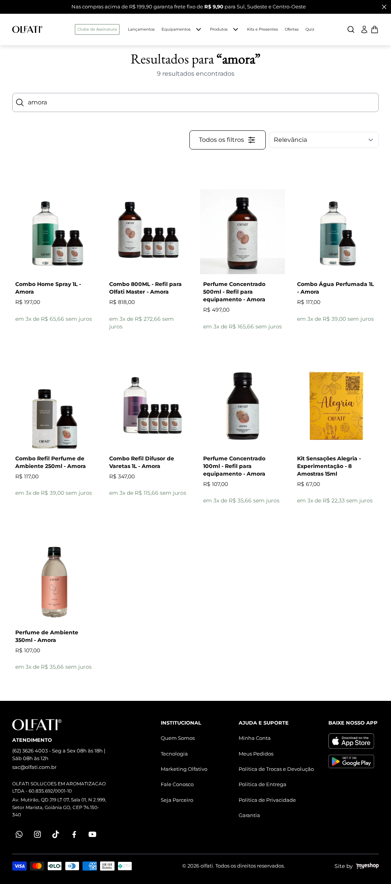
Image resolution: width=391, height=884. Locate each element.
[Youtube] (92, 834)
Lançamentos (141, 29)
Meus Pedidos (256, 754)
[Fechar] (384, 7)
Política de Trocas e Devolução (276, 769)
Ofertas (292, 29)
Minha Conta (255, 738)
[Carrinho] (27, 29)
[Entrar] (364, 29)
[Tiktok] (56, 834)
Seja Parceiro (177, 800)
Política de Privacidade (267, 800)
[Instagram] (37, 834)
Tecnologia (174, 754)
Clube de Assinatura (97, 29)
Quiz (309, 29)
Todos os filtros (221, 139)
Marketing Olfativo (184, 769)
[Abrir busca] (351, 29)
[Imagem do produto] (54, 231)
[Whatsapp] (19, 834)
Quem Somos (178, 738)
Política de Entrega (262, 784)
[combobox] (195, 102)
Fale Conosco (177, 784)
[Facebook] (74, 834)
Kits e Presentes (262, 29)
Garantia (249, 815)
